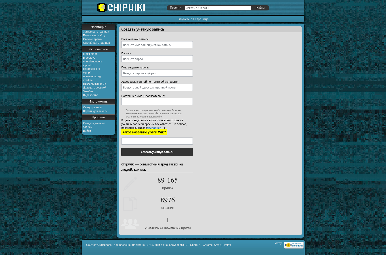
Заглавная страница (96, 31)
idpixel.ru (88, 65)
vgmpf (86, 72)
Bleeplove (89, 57)
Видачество (90, 95)
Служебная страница (193, 19)
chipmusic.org (91, 68)
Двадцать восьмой (94, 87)
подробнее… (155, 128)
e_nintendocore (92, 61)
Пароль (126, 53)
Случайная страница (96, 42)
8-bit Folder (90, 54)
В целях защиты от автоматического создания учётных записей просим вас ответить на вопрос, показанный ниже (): (154, 124)
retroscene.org (92, 76)
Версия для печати (95, 111)
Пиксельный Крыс (94, 84)
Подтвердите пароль (135, 67)
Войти (87, 130)
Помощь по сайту (94, 35)
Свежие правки (92, 39)
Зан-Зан (88, 91)
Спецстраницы (92, 107)
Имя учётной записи (135, 39)
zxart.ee (88, 80)
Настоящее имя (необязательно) (143, 96)
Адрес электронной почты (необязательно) (149, 82)
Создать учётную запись (157, 152)
